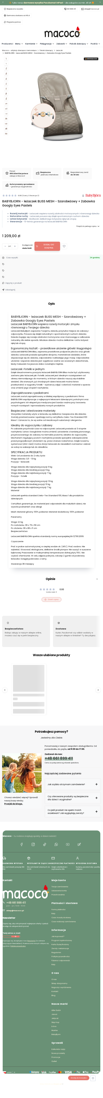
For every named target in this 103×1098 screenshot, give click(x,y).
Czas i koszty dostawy (61, 917)
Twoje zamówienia (60, 886)
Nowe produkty (58, 1053)
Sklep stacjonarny (59, 983)
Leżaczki (59, 50)
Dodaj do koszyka (49, 246)
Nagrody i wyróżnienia (61, 987)
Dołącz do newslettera (15, 936)
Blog (53, 995)
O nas (54, 979)
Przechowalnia (58, 894)
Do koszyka (29, 711)
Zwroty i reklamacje (60, 948)
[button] (64, 246)
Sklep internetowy (50, 1084)
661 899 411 (71, 9)
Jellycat (55, 1018)
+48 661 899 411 (59, 758)
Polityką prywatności (18, 946)
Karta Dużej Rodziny (60, 944)
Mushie (55, 1030)
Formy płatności (59, 909)
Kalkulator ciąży (58, 1049)
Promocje (56, 1057)
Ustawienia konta (59, 890)
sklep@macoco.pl (91, 9)
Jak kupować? (58, 936)
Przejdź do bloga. (13, 804)
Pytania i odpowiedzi (61, 960)
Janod (54, 1014)
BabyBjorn (56, 1034)
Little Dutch (56, 1010)
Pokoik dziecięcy (46, 50)
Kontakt (55, 991)
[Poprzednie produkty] (5, 690)
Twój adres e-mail (11, 933)
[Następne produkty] (98, 690)
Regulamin (31, 941)
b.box (54, 1026)
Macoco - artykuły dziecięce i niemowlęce (19, 50)
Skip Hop (55, 1022)
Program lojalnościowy (62, 940)
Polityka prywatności (61, 956)
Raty (53, 913)
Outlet (54, 1061)
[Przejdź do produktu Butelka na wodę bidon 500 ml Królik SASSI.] (28, 680)
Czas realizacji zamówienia (64, 921)
